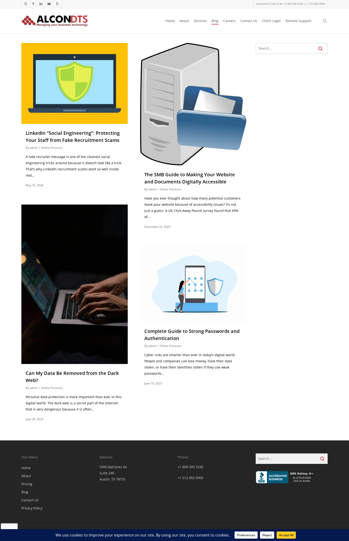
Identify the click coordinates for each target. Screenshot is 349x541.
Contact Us (29, 500)
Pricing (26, 484)
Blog (24, 492)
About (26, 476)
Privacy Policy (31, 508)
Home (26, 468)
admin (34, 148)
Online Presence (52, 148)
